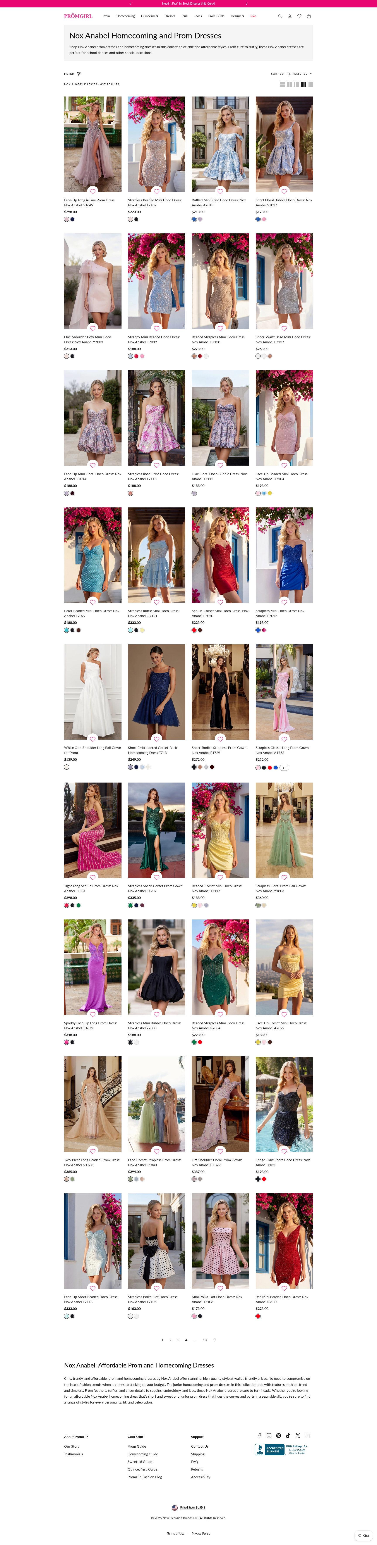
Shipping (197, 1454)
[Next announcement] (246, 3)
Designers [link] (237, 16)
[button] (280, 16)
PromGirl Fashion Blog (145, 1477)
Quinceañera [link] (149, 16)
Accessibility (200, 1477)
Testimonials (73, 1454)
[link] (290, 16)
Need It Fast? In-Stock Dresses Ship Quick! (188, 3)
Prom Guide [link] (216, 16)
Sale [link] (253, 16)
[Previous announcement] (130, 3)
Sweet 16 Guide (140, 1461)
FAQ (194, 1461)
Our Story (71, 1446)
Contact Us (200, 1446)
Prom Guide (137, 1446)
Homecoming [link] (126, 16)
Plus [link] (184, 16)
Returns (197, 1469)
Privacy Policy (201, 1533)
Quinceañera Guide (142, 1469)
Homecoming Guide (143, 1454)
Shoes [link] (198, 16)
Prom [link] (106, 16)
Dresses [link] (170, 16)
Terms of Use (175, 1533)
